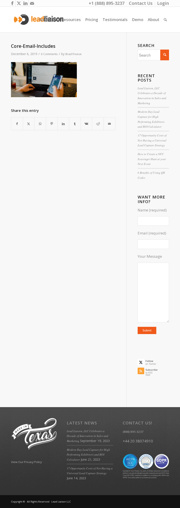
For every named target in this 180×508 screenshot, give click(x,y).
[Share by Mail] (109, 123)
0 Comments (49, 54)
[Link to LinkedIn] (25, 3)
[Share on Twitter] (28, 123)
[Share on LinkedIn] (63, 123)
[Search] (165, 19)
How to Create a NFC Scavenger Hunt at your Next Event (152, 159)
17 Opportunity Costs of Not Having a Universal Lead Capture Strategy (152, 140)
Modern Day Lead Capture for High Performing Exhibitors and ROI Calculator (88, 454)
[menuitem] (141, 3)
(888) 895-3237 (133, 432)
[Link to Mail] (32, 3)
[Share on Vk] (86, 123)
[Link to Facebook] (12, 3)
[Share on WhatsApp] (40, 123)
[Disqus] (68, 213)
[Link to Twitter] (19, 3)
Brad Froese (73, 54)
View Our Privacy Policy (26, 462)
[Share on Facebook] (17, 123)
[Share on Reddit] (98, 123)
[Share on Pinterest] (52, 123)
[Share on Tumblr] (75, 123)
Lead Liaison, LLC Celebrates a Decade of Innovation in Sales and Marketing (87, 436)
